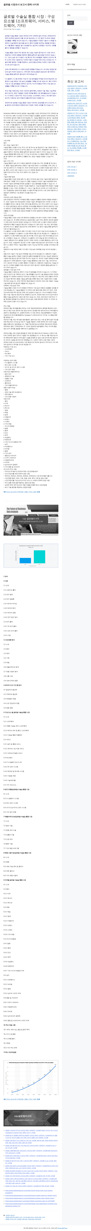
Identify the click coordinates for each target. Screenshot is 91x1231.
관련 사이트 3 (72, 173)
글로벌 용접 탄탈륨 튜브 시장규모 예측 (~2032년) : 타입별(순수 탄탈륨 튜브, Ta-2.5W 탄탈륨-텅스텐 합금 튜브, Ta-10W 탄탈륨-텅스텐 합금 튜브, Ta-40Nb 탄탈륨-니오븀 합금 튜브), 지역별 (77, 143)
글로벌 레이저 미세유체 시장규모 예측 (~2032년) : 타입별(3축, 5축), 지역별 (77, 88)
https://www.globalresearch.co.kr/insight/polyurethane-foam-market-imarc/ (29, 1198)
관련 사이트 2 (72, 170)
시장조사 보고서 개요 (79, 4)
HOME (67, 4)
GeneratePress (62, 1228)
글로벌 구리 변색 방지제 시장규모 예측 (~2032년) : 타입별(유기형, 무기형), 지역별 (30, 1176)
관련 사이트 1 (71, 167)
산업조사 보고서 (10, 1215)
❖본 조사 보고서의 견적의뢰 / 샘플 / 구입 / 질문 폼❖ (22, 492)
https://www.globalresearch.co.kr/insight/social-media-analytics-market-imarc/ (31, 1195)
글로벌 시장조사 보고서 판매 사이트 (21, 4)
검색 (68, 15)
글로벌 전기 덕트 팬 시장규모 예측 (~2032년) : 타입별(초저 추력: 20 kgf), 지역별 (29, 1186)
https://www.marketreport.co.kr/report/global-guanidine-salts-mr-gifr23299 (30, 1201)
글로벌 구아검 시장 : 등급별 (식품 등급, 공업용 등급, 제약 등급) (23, 1219)
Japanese (70, 176)
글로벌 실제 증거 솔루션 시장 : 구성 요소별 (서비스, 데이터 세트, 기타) (25, 1217)
